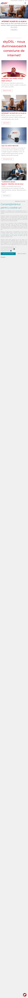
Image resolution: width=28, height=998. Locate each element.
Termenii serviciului (23, 19)
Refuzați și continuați (20, 201)
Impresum (3, 257)
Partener (20, 0)
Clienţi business (13, 0)
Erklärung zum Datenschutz (17, 234)
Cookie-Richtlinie (5, 234)
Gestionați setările (22, 253)
